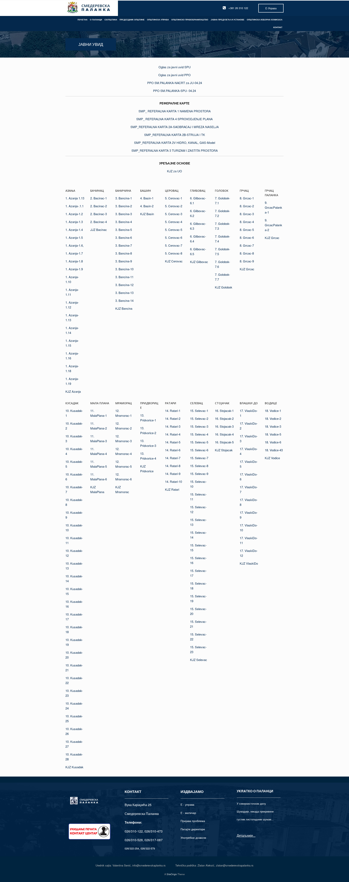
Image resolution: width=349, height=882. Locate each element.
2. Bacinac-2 (98, 206)
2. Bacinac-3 (98, 214)
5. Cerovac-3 (173, 214)
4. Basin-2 (146, 206)
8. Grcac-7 (247, 245)
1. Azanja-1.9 (74, 269)
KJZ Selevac (198, 660)
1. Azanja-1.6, (74, 245)
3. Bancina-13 (124, 292)
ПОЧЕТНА (82, 19)
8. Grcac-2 (247, 206)
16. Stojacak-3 (224, 426)
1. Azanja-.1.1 (74, 206)
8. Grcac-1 (247, 198)
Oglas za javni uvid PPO (174, 75)
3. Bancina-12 (124, 285)
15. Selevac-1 (199, 410)
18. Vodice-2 (273, 418)
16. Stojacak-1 (224, 410)
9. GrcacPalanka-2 (273, 225)
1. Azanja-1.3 (74, 222)
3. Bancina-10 (124, 269)
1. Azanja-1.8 (74, 261)
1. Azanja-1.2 (74, 214)
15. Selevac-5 (199, 442)
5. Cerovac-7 (173, 245)
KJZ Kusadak (74, 767)
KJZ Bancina (123, 308)
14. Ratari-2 (172, 418)
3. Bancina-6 (123, 237)
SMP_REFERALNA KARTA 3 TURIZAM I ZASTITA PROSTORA (174, 150)
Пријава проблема (193, 821)
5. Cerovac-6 (173, 237)
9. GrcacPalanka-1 (273, 207)
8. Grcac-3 (247, 214)
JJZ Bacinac (98, 229)
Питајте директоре (193, 829)
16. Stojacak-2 (224, 418)
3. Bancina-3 (123, 214)
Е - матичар (188, 813)
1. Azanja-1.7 (74, 253)
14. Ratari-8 (172, 466)
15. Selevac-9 (199, 474)
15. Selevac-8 (199, 466)
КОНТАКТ (277, 27)
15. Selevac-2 (199, 418)
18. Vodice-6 (273, 442)
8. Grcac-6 (247, 237)
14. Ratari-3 (172, 426)
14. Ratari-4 (172, 434)
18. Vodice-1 (273, 410)
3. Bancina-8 (123, 253)
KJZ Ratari (172, 489)
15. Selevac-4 (199, 434)
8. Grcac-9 (247, 261)
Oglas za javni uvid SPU (175, 67)
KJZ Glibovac (199, 262)
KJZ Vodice (272, 458)
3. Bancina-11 (124, 277)
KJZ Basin (147, 214)
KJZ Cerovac (174, 261)
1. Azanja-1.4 (74, 229)
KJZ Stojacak (224, 450)
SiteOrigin (172, 874)
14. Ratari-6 (172, 450)
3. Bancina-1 (123, 198)
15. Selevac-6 (199, 450)
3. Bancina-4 (123, 222)
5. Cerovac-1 (173, 198)
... (254, 835)
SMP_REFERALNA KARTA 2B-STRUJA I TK (174, 135)
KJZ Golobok (223, 287)
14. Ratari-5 (172, 442)
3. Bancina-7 (123, 245)
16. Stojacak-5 (224, 442)
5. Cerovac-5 (173, 229)
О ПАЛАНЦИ (96, 19)
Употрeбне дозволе (193, 838)
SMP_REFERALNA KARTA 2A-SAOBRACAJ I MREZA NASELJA (174, 127)
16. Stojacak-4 (224, 434)
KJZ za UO (174, 171)
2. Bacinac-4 (98, 222)
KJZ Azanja (73, 391)
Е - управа (187, 804)
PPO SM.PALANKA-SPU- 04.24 (174, 90)
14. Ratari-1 (172, 410)
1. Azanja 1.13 (74, 198)
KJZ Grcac (247, 269)
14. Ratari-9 (172, 474)
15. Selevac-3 (199, 426)
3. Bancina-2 (123, 206)
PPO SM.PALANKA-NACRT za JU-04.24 (174, 83)
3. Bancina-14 (124, 300)
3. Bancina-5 (123, 229)
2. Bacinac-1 (98, 198)
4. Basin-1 (146, 198)
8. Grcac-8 (247, 253)
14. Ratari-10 (173, 481)
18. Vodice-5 (273, 434)
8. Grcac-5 (247, 229)
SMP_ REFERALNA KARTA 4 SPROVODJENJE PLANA (174, 119)
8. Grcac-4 (247, 222)
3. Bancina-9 (123, 261)
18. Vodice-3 (273, 426)
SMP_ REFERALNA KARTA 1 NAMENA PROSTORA (175, 111)
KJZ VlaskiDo (249, 563)
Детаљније (245, 835)
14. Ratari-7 (172, 458)
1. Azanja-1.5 (74, 237)
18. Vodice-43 (274, 450)
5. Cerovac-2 (173, 206)
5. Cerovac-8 (173, 253)
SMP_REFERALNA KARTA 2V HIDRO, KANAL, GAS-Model (174, 142)
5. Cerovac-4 (173, 222)
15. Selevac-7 (199, 458)
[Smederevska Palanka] (88, 8)
